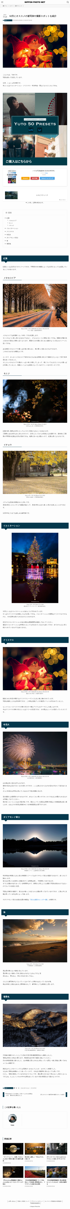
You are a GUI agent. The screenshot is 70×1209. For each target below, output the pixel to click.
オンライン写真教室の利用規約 (53, 1201)
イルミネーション (12, 228)
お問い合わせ (12, 1201)
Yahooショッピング (47, 178)
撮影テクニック (8, 20)
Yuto (12, 1125)
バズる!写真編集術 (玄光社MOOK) (43, 171)
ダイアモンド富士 (12, 237)
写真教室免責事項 (35, 1203)
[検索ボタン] (68, 2)
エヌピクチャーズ (42, 195)
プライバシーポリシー (37, 1201)
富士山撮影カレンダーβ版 (39, 899)
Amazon (25, 178)
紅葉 (8, 218)
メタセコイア (12, 220)
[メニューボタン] (2, 2)
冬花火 (9, 234)
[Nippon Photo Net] (35, 2)
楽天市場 (34, 178)
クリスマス (10, 231)
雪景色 (9, 244)
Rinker (46, 172)
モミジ (11, 223)
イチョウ (11, 225)
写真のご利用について (23, 1201)
